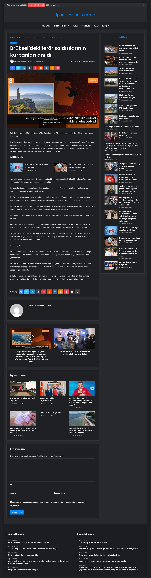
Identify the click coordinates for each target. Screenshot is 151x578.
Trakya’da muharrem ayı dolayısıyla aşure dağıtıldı (130, 166)
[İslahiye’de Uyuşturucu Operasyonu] (111, 119)
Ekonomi (65, 26)
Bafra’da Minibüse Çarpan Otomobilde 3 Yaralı (128, 48)
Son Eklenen (122, 37)
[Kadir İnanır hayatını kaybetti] (111, 136)
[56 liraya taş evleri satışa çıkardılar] (111, 71)
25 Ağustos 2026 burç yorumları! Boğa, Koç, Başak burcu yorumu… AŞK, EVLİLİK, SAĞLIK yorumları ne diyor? (121, 146)
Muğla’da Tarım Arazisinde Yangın (127, 96)
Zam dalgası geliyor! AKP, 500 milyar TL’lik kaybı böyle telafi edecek (23, 430)
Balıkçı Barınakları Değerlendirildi (47, 399)
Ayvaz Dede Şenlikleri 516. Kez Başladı (128, 106)
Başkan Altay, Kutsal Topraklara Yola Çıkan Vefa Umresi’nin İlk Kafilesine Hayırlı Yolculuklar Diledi (128, 84)
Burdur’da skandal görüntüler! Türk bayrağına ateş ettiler (128, 177)
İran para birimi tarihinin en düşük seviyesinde (129, 239)
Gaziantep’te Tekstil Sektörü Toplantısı (22, 399)
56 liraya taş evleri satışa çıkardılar (58, 5)
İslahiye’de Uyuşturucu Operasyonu (129, 117)
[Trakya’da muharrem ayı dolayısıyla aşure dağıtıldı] (111, 166)
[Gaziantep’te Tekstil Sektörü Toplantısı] (23, 388)
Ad (11, 484)
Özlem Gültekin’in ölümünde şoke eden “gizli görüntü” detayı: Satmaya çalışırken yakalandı (128, 216)
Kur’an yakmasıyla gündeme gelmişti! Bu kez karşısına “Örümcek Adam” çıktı (129, 201)
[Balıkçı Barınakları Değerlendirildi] (53, 388)
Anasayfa (46, 26)
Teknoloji (86, 26)
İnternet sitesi (59, 493)
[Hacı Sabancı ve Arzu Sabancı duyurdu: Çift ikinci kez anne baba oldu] (111, 251)
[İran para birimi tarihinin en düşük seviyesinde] (60, 167)
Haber (56, 26)
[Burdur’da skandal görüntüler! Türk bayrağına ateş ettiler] (111, 178)
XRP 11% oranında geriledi (50, 412)
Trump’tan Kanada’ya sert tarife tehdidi (128, 228)
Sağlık (75, 26)
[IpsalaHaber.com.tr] (75, 15)
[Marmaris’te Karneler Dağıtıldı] (111, 265)
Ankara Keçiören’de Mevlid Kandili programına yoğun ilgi (128, 59)
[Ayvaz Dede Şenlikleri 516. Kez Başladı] (111, 108)
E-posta (13, 493)
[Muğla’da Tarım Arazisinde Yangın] (111, 98)
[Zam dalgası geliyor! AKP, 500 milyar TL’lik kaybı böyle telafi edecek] (23, 418)
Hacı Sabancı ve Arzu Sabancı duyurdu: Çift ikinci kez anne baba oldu (128, 252)
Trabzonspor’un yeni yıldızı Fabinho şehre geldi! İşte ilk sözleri (128, 188)
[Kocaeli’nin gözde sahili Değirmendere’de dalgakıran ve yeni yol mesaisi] (82, 418)
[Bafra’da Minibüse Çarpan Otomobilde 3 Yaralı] (111, 49)
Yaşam (96, 26)
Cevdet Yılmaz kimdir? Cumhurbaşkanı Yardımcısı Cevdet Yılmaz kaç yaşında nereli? (80, 401)
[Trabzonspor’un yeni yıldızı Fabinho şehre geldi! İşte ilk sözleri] (111, 189)
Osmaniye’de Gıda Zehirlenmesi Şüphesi (122, 126)
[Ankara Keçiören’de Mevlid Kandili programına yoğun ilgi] (111, 60)
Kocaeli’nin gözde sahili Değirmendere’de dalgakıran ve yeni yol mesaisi (81, 430)
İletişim (105, 26)
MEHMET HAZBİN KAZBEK (23, 61)
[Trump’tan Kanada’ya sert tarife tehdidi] (16, 167)
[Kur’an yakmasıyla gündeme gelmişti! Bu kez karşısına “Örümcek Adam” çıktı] (111, 200)
